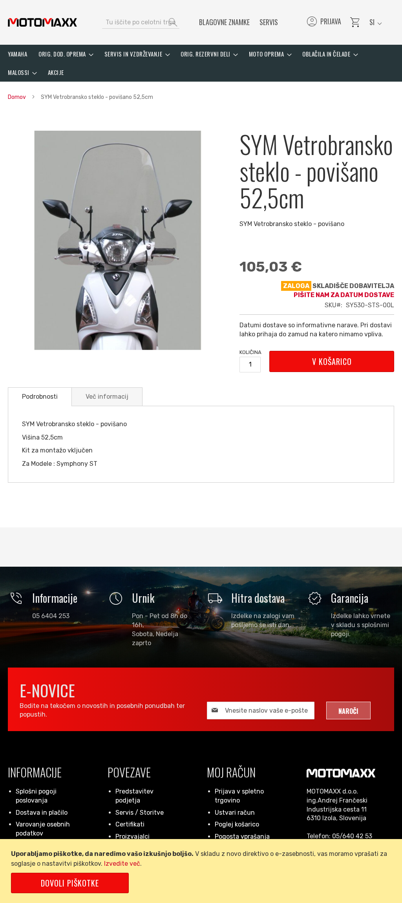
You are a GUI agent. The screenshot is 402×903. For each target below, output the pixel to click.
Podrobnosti (40, 396)
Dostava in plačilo (42, 812)
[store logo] (42, 22)
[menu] (201, 63)
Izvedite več (122, 863)
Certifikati (129, 824)
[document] (202, 871)
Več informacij (107, 396)
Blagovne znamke (224, 22)
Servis (268, 22)
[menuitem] (17, 54)
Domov (17, 97)
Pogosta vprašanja (242, 836)
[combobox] (140, 22)
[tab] (40, 396)
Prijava (323, 22)
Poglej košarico (237, 824)
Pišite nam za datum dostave (344, 295)
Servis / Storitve (139, 812)
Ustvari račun (235, 812)
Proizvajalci (132, 836)
